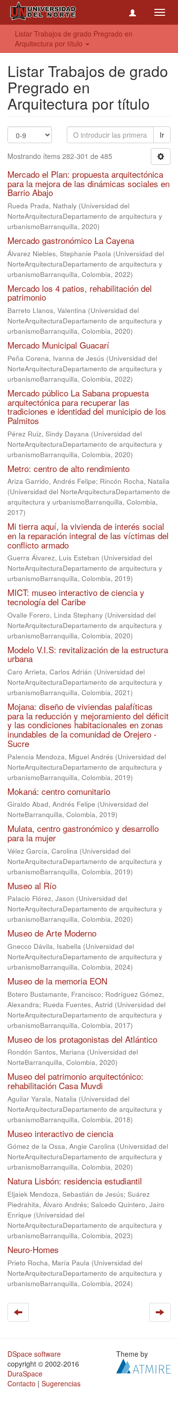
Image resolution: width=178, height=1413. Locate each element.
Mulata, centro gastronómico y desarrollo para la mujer (83, 833)
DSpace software (34, 1354)
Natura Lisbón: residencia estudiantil (74, 1181)
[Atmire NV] (143, 1365)
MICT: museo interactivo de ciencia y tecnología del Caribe (75, 597)
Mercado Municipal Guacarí (58, 345)
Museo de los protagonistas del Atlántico (82, 1039)
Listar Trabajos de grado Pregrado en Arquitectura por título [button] (74, 38)
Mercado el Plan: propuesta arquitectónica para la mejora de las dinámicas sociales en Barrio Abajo (88, 183)
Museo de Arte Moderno (51, 933)
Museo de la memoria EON (57, 981)
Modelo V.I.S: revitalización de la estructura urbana (87, 654)
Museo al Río (31, 885)
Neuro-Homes (33, 1249)
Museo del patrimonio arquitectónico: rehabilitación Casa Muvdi (75, 1081)
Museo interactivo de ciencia (60, 1133)
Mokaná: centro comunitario (58, 791)
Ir (162, 135)
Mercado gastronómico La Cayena (70, 240)
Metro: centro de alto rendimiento (68, 468)
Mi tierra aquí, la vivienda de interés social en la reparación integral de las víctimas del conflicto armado (88, 535)
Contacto (21, 1383)
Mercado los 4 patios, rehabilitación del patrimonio (79, 293)
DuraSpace (25, 1373)
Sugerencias (61, 1383)
